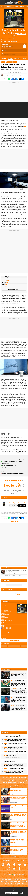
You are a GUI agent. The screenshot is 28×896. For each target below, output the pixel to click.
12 (13, 522)
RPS (23, 884)
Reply (21, 575)
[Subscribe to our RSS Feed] (3, 865)
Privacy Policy (9, 780)
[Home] (2, 6)
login (18, 594)
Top (3, 777)
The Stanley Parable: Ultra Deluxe (14, 32)
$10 (23, 645)
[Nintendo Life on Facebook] (19, 868)
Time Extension (22, 879)
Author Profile (9, 575)
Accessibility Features (7, 277)
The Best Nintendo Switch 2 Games (14, 768)
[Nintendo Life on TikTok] (14, 865)
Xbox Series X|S (8, 611)
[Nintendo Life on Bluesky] (25, 865)
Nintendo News (13, 881)
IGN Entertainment (21, 872)
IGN (19, 881)
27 (9, 694)
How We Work (16, 777)
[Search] (25, 2)
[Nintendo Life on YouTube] (8, 865)
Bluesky (15, 575)
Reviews (10, 58)
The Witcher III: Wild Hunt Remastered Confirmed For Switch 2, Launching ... (14, 756)
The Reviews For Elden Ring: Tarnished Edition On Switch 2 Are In (13, 772)
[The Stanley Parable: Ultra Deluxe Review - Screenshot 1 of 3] (14, 180)
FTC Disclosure (21, 513)
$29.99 (11, 506)
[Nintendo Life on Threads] (14, 868)
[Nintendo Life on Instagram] (8, 868)
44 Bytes (9, 874)
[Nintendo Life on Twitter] (19, 865)
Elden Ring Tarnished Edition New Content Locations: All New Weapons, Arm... (14, 748)
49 (9, 710)
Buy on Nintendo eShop (13, 640)
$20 (17, 645)
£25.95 (16, 506)
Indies (15, 61)
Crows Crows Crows (5, 614)
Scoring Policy (14, 493)
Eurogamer (24, 881)
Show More (14, 856)
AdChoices (15, 874)
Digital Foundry (4, 881)
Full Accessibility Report (13, 289)
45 (9, 702)
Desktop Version (21, 782)
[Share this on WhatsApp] (9, 79)
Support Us (24, 777)
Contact (3, 780)
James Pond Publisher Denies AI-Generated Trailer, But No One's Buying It (13, 765)
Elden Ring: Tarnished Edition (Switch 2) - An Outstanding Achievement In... (15, 740)
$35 (10, 645)
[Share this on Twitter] (17, 79)
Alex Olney (10, 75)
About (6, 777)
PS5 (4, 611)
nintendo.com (3, 636)
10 (9, 685)
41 (17, 522)
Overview (4, 58)
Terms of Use (17, 780)
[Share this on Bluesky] (12, 79)
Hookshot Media (9, 872)
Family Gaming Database (16, 291)
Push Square (8, 879)
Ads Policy (24, 780)
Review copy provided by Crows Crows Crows (14, 490)
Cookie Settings (12, 782)
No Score (4, 50)
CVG (19, 884)
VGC (6, 884)
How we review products (14, 491)
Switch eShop (10, 38)
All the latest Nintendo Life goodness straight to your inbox (14, 889)
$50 (4, 645)
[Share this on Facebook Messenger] (22, 79)
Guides (24, 58)
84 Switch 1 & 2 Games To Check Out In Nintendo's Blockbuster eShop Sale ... (15, 752)
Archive (5, 782)
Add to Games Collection (9, 54)
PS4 (2, 611)
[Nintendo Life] (14, 2)
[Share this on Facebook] (14, 79)
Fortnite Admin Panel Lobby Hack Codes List (15, 744)
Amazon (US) (22, 505)
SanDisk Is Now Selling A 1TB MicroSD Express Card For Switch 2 (15, 760)
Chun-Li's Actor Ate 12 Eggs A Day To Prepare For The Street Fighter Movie (14, 735)
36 (9, 677)
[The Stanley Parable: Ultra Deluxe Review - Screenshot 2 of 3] (14, 367)
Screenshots (17, 58)
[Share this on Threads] (20, 79)
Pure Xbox (15, 879)
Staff (11, 777)
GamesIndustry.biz (12, 884)
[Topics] (2, 2)
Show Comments (14, 585)
